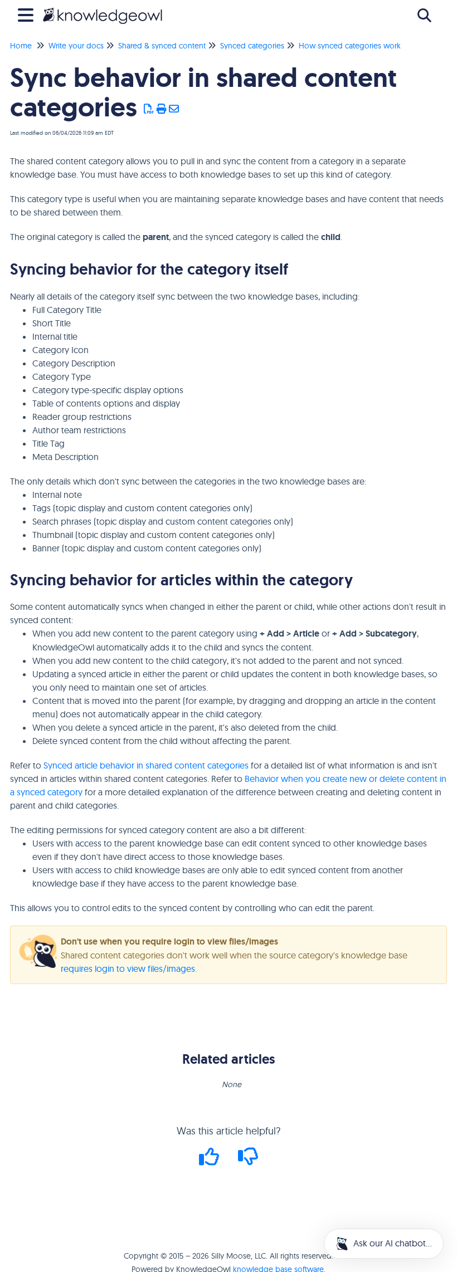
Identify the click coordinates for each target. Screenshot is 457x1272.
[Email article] (174, 109)
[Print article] (161, 109)
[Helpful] (211, 1160)
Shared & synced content (162, 46)
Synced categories (252, 46)
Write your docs (76, 46)
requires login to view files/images (128, 968)
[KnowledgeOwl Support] (102, 9)
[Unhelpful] (248, 1160)
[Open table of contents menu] (28, 13)
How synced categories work (350, 46)
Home (21, 46)
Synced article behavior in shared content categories (146, 765)
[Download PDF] (149, 109)
